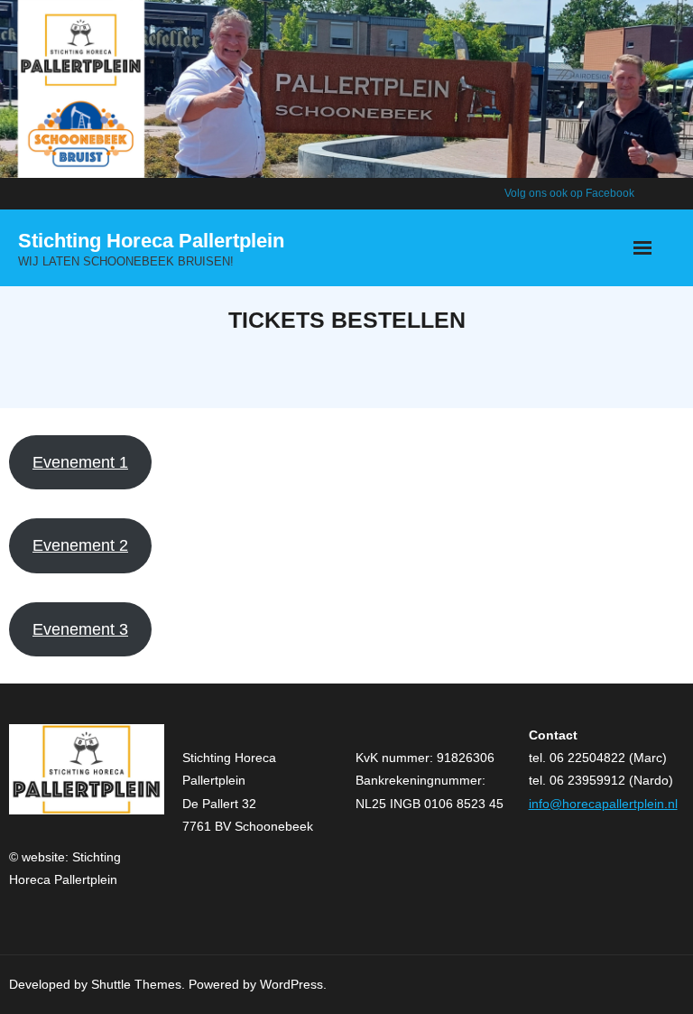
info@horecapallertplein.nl (603, 803)
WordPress (291, 984)
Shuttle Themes (136, 984)
